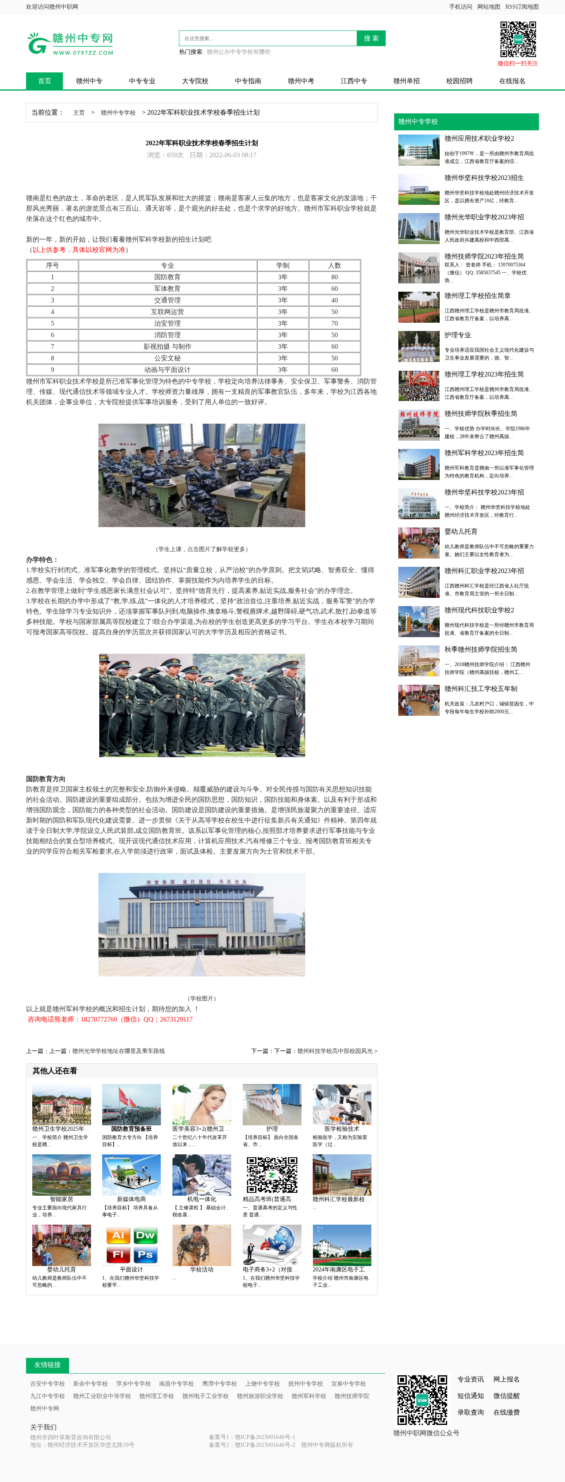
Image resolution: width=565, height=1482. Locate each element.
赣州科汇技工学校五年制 (481, 688)
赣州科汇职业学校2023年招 (484, 570)
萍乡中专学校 (133, 1384)
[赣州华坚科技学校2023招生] (419, 188)
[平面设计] (131, 1244)
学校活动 (201, 1269)
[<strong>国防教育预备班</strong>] (131, 1104)
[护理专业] (419, 345)
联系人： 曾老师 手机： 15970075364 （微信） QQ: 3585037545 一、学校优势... (486, 272)
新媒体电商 (131, 1199)
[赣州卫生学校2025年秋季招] (61, 1104)
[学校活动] (201, 1244)
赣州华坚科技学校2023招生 (484, 177)
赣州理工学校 (156, 1396)
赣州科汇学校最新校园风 (344, 1199)
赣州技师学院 (352, 1396)
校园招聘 (459, 80)
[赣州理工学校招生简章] (419, 306)
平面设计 (131, 1269)
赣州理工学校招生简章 (478, 295)
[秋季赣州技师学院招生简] (419, 660)
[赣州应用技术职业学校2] (419, 149)
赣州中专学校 (118, 113)
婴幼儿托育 (61, 1269)
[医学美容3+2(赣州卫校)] (201, 1104)
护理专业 (458, 334)
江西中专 (354, 80)
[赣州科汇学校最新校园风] (342, 1174)
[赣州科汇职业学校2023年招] (419, 581)
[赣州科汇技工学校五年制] (419, 699)
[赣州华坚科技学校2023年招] (419, 502)
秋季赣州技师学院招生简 (481, 649)
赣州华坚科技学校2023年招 (484, 492)
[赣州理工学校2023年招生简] (419, 384)
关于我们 (43, 1427)
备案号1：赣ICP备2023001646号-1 (252, 1437)
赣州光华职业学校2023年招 (484, 217)
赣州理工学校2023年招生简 (484, 374)
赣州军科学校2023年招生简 (484, 452)
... (314, 1207)
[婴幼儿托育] (61, 1244)
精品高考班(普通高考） (273, 1199)
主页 (79, 113)
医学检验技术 (342, 1129)
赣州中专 (89, 80)
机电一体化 (201, 1199)
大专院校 (195, 80)
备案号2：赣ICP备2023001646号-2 (252, 1445)
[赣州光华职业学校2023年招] (419, 227)
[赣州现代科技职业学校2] (419, 620)
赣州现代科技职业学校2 (479, 610)
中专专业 (142, 80)
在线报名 (512, 80)
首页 (44, 80)
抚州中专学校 (305, 1384)
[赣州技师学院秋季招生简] (419, 424)
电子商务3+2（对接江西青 (276, 1269)
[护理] (272, 1104)
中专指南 (248, 80)
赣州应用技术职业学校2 (479, 138)
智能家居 (61, 1199)
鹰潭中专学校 (219, 1384)
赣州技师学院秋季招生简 (481, 413)
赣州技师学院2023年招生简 (484, 256)
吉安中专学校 (47, 1384)
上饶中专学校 (262, 1384)
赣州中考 (301, 80)
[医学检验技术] (342, 1104)
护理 (272, 1129)
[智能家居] (61, 1174)
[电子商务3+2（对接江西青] (272, 1244)
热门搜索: (191, 52)
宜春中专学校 (348, 1384)
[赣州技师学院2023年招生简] (419, 267)
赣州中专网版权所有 (327, 1445)
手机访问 (460, 7)
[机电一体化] (201, 1174)
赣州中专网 (44, 1408)
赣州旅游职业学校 (260, 1396)
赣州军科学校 (309, 1396)
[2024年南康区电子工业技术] (342, 1244)
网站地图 (488, 7)
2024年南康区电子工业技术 (347, 1269)
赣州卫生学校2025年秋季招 (67, 1129)
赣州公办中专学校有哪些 (239, 52)
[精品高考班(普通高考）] (272, 1174)
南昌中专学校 (176, 1384)
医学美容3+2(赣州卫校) (202, 1129)
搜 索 (371, 38)
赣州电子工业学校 (205, 1396)
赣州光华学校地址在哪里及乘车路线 (118, 1051)
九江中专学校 (47, 1396)
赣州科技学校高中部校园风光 (335, 1051)
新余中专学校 (90, 1384)
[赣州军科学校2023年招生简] (419, 463)
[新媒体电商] (131, 1174)
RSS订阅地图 (522, 7)
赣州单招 (406, 80)
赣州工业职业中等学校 (102, 1396)
